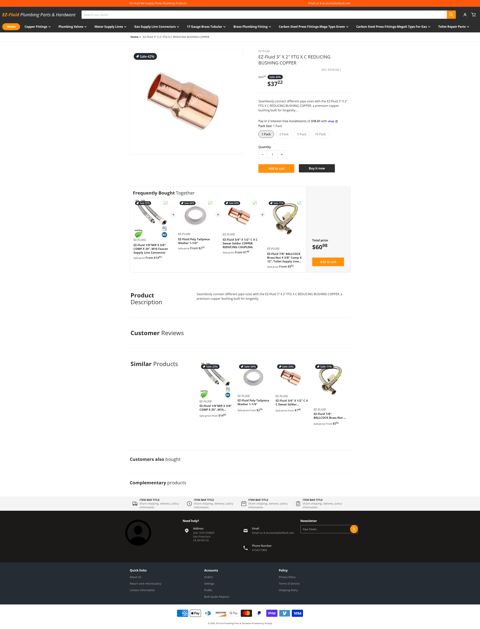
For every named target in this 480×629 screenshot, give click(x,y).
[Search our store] (451, 14)
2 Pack (284, 134)
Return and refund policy (145, 583)
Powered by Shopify (262, 623)
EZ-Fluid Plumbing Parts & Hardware (234, 623)
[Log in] (465, 15)
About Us (135, 577)
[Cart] (474, 15)
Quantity (264, 147)
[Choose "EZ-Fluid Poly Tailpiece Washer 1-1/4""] (210, 203)
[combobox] (269, 14)
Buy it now (317, 168)
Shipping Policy (288, 590)
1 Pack (266, 134)
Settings (209, 583)
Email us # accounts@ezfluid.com (329, 3)
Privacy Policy (287, 577)
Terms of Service (289, 583)
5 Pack (301, 134)
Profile (208, 590)
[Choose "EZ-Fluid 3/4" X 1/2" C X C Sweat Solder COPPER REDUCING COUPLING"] (254, 203)
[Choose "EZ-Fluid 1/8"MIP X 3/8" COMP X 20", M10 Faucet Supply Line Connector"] (165, 203)
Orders (208, 577)
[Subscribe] (354, 529)
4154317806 (259, 550)
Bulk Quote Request (216, 596)
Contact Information (142, 590)
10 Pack (320, 134)
